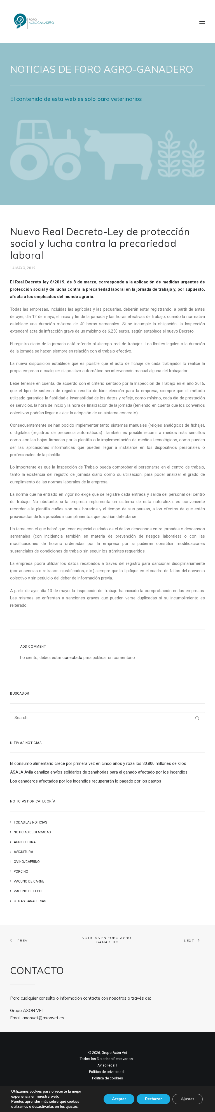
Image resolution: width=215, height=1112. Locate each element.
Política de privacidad (106, 1072)
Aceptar (119, 1099)
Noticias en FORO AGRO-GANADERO (107, 940)
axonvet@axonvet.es (43, 1017)
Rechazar (153, 1099)
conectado (72, 657)
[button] (202, 21)
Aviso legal (106, 1065)
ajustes (72, 1106)
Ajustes (187, 1099)
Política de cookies (107, 1078)
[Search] (107, 717)
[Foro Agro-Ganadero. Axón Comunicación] (34, 22)
